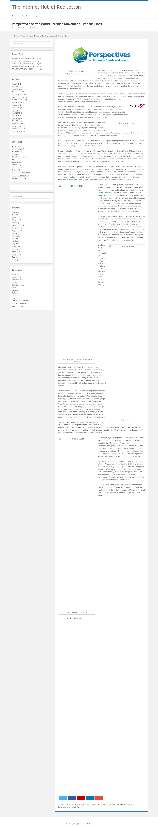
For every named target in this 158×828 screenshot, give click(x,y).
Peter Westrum (84, 74)
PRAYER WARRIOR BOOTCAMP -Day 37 (27, 66)
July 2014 (15, 115)
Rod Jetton (103, 804)
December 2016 (18, 97)
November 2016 (18, 100)
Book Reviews (17, 151)
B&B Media (90, 824)
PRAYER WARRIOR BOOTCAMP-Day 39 (26, 61)
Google (137, 6)
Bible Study (16, 149)
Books (14, 154)
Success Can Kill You (20, 175)
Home (14, 16)
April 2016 (16, 113)
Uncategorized (17, 178)
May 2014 (16, 121)
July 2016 (15, 105)
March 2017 (16, 92)
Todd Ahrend (140, 216)
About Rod (24, 16)
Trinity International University (109, 193)
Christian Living (18, 157)
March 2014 (16, 126)
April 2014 (16, 123)
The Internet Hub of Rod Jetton (46, 7)
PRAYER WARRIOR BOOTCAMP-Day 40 (26, 58)
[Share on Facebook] (72, 798)
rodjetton (29, 28)
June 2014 (16, 118)
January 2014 (17, 131)
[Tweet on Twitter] (63, 798)
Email (131, 6)
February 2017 (17, 94)
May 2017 (16, 87)
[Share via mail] (98, 798)
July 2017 (15, 84)
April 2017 (16, 89)
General (36, 28)
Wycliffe (61, 112)
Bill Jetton (73, 112)
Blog (35, 16)
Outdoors (15, 167)
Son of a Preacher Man (21, 172)
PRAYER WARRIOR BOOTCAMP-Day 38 (26, 64)
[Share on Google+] (81, 798)
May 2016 (16, 110)
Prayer (14, 170)
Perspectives (124, 70)
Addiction (16, 146)
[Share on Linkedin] (90, 798)
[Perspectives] (101, 56)
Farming (15, 159)
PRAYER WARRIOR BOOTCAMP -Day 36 (27, 69)
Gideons (15, 165)
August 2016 (17, 102)
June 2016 (16, 108)
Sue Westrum (93, 94)
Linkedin (140, 6)
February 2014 (17, 129)
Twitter (143, 6)
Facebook (134, 6)
